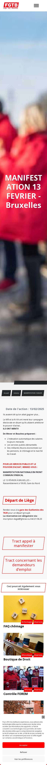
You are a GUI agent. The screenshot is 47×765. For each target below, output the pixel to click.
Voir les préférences (23, 759)
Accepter (23, 745)
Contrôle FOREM (16, 694)
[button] (43, 717)
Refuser (23, 752)
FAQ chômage (14, 626)
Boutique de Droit (17, 659)
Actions (16, 393)
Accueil (6, 393)
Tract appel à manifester (23, 543)
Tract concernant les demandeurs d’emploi (23, 565)
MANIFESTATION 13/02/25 (33, 393)
